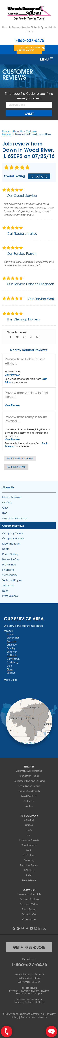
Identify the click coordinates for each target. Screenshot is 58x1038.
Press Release (10, 595)
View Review (12, 375)
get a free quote (29, 947)
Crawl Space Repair (29, 785)
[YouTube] (31, 928)
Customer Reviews (13, 525)
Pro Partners (9, 564)
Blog (4, 512)
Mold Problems (29, 795)
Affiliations (8, 585)
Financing (8, 569)
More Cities (10, 679)
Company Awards (13, 538)
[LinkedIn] (40, 928)
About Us (8, 487)
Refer (5, 590)
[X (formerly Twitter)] (44, 928)
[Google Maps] (18, 928)
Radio (5, 548)
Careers (7, 502)
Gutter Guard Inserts (29, 790)
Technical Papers (12, 580)
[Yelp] (14, 928)
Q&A (5, 507)
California (12, 655)
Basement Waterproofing (29, 770)
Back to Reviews (16, 467)
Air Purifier (29, 800)
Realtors (29, 806)
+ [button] (48, 733)
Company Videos (12, 533)
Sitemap (42, 1017)
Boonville (11, 641)
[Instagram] (35, 928)
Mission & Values (11, 497)
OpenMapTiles (22, 743)
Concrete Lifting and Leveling (29, 780)
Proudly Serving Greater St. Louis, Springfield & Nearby (29, 29)
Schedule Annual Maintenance (31, 49)
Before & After (10, 559)
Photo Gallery (10, 554)
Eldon (10, 669)
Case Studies (9, 574)
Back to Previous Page (20, 458)
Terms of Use (28, 1017)
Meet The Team (11, 543)
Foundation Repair (29, 775)
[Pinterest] (22, 928)
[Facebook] (27, 928)
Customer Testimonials (15, 518)
